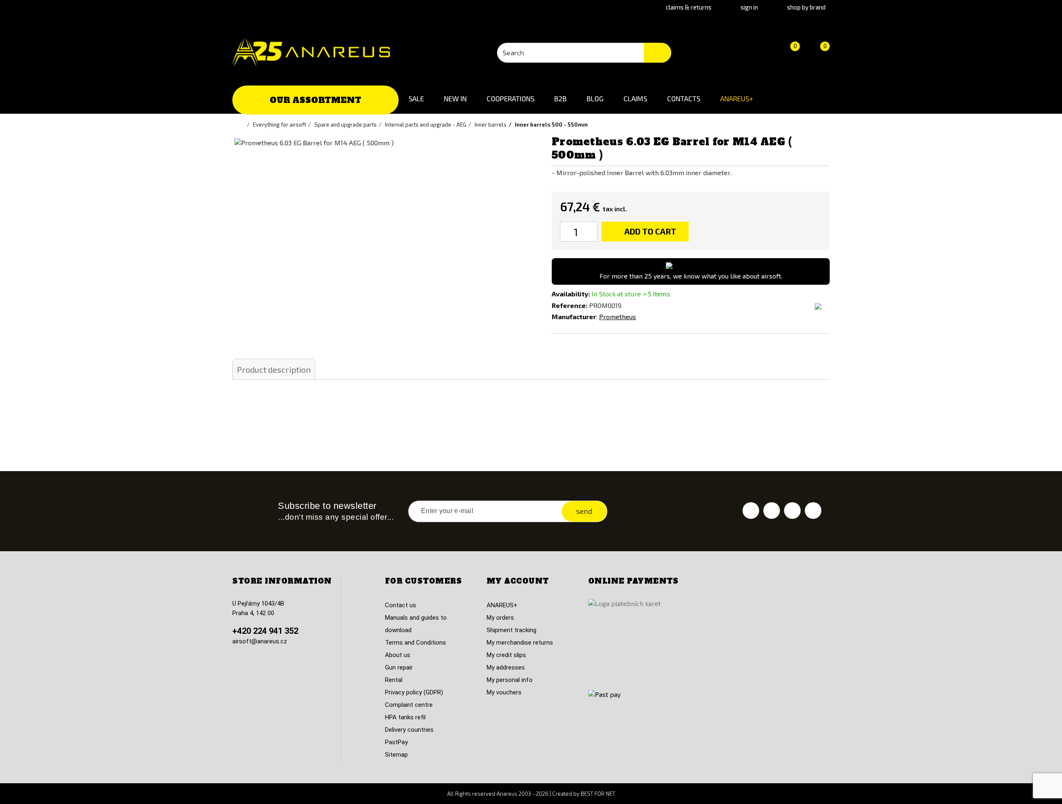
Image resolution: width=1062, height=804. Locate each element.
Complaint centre (409, 705)
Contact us (400, 605)
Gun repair (399, 667)
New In (455, 98)
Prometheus (617, 316)
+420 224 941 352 (265, 631)
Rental (393, 680)
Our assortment (315, 100)
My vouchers (504, 692)
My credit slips (506, 655)
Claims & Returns (688, 7)
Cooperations (510, 98)
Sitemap (396, 754)
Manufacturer (574, 316)
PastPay (396, 742)
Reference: (569, 305)
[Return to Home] (243, 124)
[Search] (657, 53)
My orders (500, 617)
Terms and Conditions (415, 642)
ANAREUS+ (736, 98)
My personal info (510, 680)
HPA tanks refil (405, 717)
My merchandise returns (520, 642)
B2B (560, 98)
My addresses (506, 667)
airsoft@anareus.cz (259, 641)
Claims (635, 98)
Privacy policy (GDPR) (414, 692)
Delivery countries (409, 729)
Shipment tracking (511, 630)
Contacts (683, 98)
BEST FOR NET (598, 793)
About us (397, 655)
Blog (595, 98)
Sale (416, 98)
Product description (274, 369)
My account (518, 581)
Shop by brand (806, 7)
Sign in (749, 7)
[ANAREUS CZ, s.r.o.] (311, 52)
